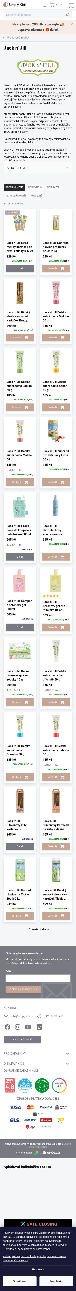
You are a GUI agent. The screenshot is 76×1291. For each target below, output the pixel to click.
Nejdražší (53, 187)
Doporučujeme (14, 187)
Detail (20, 268)
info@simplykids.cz (22, 1016)
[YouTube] (28, 1026)
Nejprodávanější (16, 195)
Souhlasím (56, 1281)
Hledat (67, 14)
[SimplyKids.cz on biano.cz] (10, 1085)
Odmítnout (20, 1281)
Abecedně (36, 195)
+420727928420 (53, 1016)
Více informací (20, 1260)
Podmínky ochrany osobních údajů (20, 1256)
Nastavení (38, 1269)
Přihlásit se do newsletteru (23, 989)
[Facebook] (7, 1026)
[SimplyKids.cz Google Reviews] (59, 1085)
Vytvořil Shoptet (24, 1152)
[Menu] (71, 4)
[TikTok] (39, 1026)
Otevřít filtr (17, 168)
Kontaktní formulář (22, 1039)
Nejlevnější (35, 187)
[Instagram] (17, 1026)
